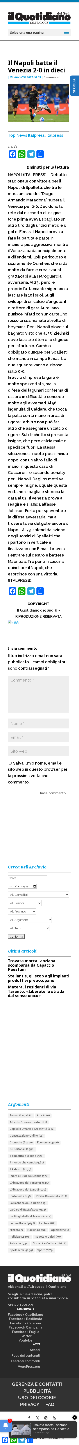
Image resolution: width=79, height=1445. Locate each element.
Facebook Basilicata (25, 1319)
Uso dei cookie (37, 1397)
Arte (43, 1115)
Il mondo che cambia (27, 1162)
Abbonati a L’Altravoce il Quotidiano (37, 1287)
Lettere (47, 1223)
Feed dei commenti (25, 1361)
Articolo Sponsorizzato (28, 1122)
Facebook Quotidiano (25, 1315)
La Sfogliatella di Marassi (30, 1216)
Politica (20, 1236)
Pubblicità (37, 1391)
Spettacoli (21, 1250)
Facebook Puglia (25, 1332)
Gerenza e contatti (37, 1384)
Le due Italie (22, 1223)
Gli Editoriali (22, 1149)
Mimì (16, 1229)
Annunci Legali (21, 1115)
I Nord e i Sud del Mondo (29, 1176)
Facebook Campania (25, 1327)
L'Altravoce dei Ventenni (29, 1182)
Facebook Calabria (25, 1323)
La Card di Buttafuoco (28, 1209)
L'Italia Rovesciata (51, 1196)
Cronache (21, 1142)
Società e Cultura (49, 1243)
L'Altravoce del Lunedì (28, 1189)
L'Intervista (21, 1196)
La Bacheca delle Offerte (28, 1203)
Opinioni (60, 1229)
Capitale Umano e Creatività (32, 1128)
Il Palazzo (20, 1169)
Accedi (35, 1350)
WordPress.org (29, 1366)
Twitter (26, 1336)
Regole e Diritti (48, 1236)
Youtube (25, 1340)
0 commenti (52, 77)
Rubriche (19, 1243)
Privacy (29, 1404)
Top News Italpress (26, 135)
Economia (48, 1142)
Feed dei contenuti (26, 1355)
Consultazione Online (26, 1135)
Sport (45, 1250)
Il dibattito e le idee (26, 1155)
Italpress (55, 135)
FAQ (49, 1404)
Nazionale (37, 1229)
